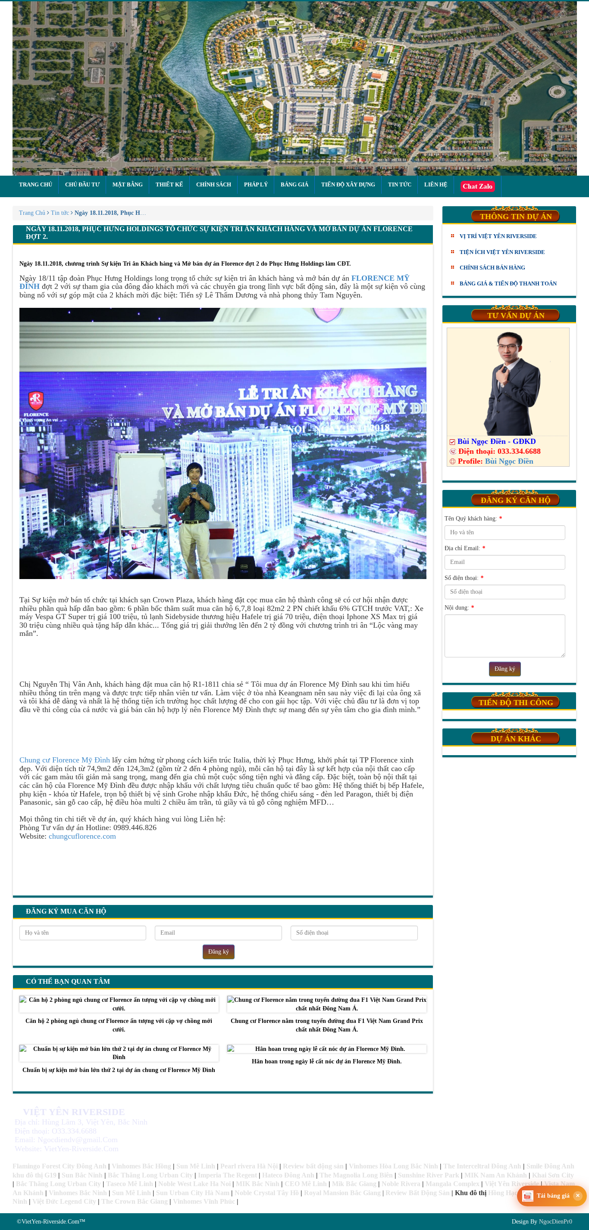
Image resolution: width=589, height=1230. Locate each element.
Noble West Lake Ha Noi (194, 1183)
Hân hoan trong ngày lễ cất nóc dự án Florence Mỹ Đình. (327, 1061)
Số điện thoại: (464, 578)
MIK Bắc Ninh (257, 1183)
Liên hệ (436, 184)
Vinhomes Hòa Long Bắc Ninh (393, 1166)
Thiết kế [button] (169, 184)
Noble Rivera (401, 1183)
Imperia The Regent (227, 1175)
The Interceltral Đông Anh (482, 1166)
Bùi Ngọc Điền (509, 461)
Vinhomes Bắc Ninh (78, 1192)
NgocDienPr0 (555, 1221)
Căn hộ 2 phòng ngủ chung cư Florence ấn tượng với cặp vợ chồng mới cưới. (118, 1025)
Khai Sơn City (553, 1175)
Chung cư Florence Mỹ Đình (64, 760)
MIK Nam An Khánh (495, 1175)
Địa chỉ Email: (465, 548)
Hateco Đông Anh (288, 1175)
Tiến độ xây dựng (348, 184)
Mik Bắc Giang (354, 1183)
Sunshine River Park (428, 1175)
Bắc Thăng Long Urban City (150, 1175)
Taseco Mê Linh (129, 1183)
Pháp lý (256, 184)
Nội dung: (459, 607)
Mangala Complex (452, 1183)
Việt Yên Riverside (512, 1183)
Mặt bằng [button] (128, 184)
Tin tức (399, 184)
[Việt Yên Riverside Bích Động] (295, 88)
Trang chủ (35, 184)
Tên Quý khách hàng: (473, 518)
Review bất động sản (313, 1166)
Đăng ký (218, 951)
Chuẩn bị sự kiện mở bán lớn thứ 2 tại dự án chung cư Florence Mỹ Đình (118, 1070)
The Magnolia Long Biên (356, 1175)
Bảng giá (294, 184)
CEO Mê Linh (306, 1183)
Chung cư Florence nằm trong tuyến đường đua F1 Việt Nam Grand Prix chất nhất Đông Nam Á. (327, 1025)
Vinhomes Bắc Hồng (141, 1166)
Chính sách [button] (213, 184)
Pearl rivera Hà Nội (249, 1166)
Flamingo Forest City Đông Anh (60, 1166)
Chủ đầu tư (82, 184)
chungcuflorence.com (81, 836)
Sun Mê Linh (195, 1166)
